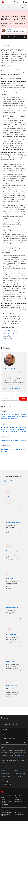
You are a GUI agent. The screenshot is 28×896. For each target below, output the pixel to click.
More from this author (11, 388)
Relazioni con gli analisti (6, 776)
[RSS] (25, 37)
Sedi (16, 797)
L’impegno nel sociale (20, 773)
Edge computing (12, 607)
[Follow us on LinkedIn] (5, 374)
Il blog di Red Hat (5, 7)
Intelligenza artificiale (13, 522)
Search (23, 398)
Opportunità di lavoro (19, 795)
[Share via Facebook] (8, 37)
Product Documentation (10, 333)
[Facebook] (10, 724)
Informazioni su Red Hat (6, 795)
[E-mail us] (15, 37)
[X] (13, 724)
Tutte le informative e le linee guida (6, 815)
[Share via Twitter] (12, 37)
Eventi (2, 797)
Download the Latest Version (11, 331)
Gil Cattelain (9, 29)
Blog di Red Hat (18, 799)
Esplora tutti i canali (10, 481)
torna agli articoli (6, 45)
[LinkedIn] (2, 724)
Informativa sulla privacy (6, 812)
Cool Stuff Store (18, 801)
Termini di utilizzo (18, 812)
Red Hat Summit (4, 804)
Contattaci (3, 799)
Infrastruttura (11, 634)
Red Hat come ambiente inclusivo (6, 802)
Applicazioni (10, 661)
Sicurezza (9, 578)
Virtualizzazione (11, 686)
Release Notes (7, 336)
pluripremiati (4, 762)
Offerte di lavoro (18, 776)
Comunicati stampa (19, 766)
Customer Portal (7, 338)
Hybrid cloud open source (12, 552)
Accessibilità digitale (19, 814)
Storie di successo (5, 773)
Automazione (11, 497)
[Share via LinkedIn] (10, 37)
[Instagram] (17, 724)
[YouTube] (6, 724)
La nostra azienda (5, 766)
